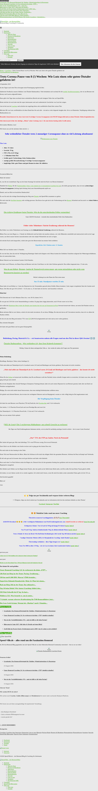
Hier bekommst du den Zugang (70, 64)
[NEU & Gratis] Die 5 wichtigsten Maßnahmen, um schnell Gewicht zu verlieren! (35, 424)
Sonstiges (10, 47)
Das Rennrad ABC (13, 49)
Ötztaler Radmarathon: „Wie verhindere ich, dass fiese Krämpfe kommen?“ (33, 343)
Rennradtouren (12, 42)
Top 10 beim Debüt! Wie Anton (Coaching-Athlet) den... (20, 588)
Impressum (6, 751)
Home (2, 70)
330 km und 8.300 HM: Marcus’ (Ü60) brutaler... (14, 15)
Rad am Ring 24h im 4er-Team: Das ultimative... (18, 585)
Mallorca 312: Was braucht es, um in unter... (16, 596)
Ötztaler (36, 196)
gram (51, 504)
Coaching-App (10, 732)
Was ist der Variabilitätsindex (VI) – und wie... (14, 5)
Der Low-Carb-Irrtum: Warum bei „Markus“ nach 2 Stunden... (23, 603)
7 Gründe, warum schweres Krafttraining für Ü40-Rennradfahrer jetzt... (27, 599)
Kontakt (10, 57)
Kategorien (7, 32)
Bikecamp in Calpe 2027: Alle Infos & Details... (14, 7)
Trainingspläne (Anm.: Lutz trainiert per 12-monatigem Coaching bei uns (39, 186)
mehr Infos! (69, 526)
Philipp (10, 186)
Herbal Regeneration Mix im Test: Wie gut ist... (14, 13)
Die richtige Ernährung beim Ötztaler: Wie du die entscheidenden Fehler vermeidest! (37, 212)
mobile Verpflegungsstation (71, 91)
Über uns (6, 54)
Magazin (39, 732)
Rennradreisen (12, 39)
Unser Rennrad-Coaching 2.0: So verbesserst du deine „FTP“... (19, 4)
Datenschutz (6, 752)
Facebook (42, 504)
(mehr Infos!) (74, 538)
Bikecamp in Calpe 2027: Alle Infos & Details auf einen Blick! (23, 624)
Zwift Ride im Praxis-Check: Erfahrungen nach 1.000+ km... (18, 9)
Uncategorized (33, 734)
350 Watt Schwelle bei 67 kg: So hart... (14, 592)
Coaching (7, 50)
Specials (10, 44)
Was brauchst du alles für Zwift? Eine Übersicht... (15, 10)
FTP (29, 318)
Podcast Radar (12, 41)
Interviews (11, 37)
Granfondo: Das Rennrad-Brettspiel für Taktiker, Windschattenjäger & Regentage (24, 2)
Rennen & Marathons (14, 36)
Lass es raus (11, 45)
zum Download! (89, 522)
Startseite (6, 31)
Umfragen (25, 734)
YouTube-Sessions (16, 200)
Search (21, 60)
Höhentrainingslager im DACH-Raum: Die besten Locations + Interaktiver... (22, 17)
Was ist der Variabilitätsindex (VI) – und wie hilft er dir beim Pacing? (25, 620)
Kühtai (10, 377)
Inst (47, 504)
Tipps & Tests (12, 34)
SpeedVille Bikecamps (10, 52)
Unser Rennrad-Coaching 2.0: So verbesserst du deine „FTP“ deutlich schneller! (29, 615)
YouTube (56, 504)
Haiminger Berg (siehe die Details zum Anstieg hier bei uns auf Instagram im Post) (33, 305)
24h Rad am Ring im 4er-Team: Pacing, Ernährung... (15, 12)
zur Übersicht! (64, 518)
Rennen (69, 200)
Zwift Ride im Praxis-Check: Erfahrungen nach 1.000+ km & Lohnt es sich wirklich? (30, 629)
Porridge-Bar (43, 403)
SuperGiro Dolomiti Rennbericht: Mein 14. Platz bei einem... (22, 581)
